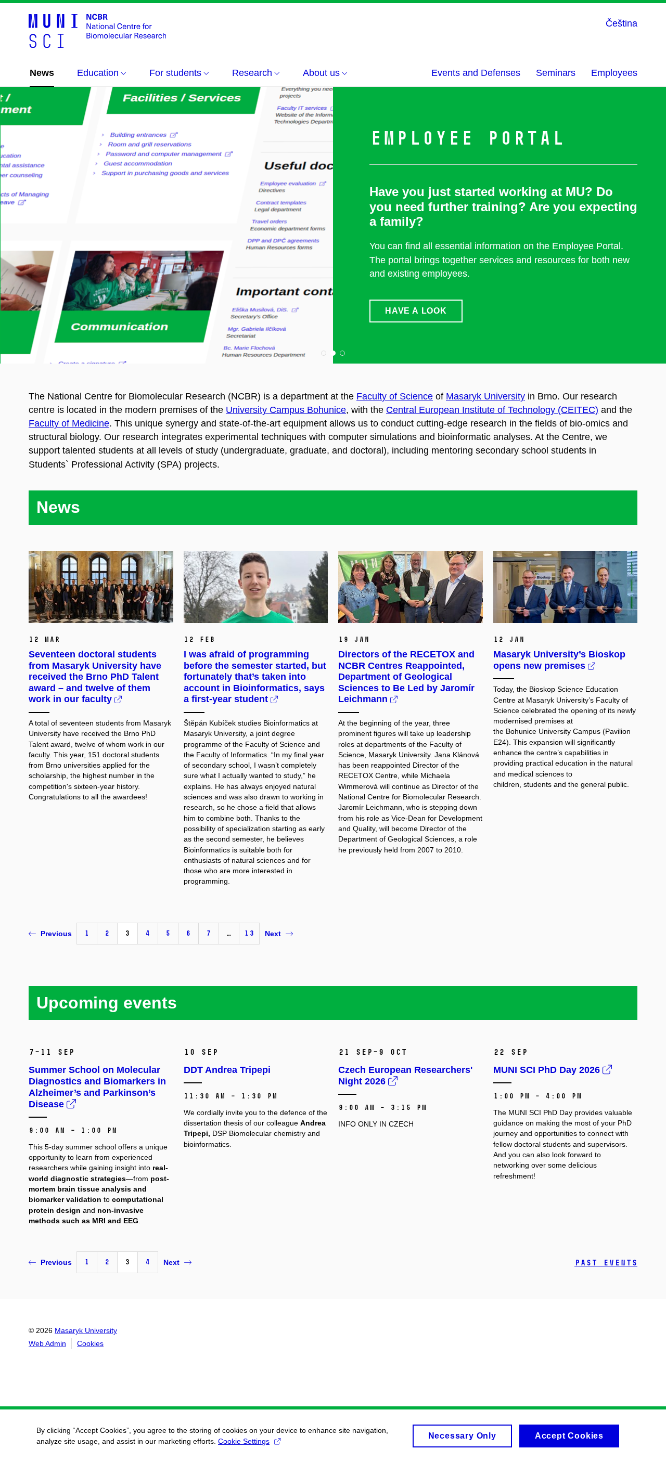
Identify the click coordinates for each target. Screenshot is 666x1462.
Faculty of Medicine (69, 423)
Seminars (555, 73)
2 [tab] (333, 353)
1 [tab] (323, 353)
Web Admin (47, 1343)
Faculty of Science (394, 396)
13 (249, 933)
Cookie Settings (244, 1441)
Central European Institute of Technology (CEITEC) (492, 410)
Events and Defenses (475, 73)
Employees (614, 73)
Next (273, 933)
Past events (605, 1262)
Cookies (90, 1343)
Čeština (621, 23)
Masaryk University (485, 396)
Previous (56, 933)
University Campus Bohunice (286, 410)
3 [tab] (342, 353)
